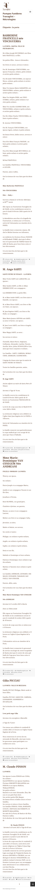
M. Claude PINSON (14, 766)
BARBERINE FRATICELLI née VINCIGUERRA (13, 38)
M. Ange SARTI (12, 269)
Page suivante (32, 884)
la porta (19, 261)
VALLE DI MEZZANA (23, 758)
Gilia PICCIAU (11, 680)
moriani (20, 672)
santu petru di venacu (23, 449)
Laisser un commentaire (18, 263)
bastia (14, 261)
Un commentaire (9, 674)
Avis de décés (6, 261)
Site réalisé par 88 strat (9, 889)
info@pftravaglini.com (22, 259)
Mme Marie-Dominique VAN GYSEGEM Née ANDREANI (13, 462)
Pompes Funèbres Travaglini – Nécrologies (12, 16)
